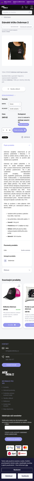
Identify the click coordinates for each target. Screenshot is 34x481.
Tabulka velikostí (8, 398)
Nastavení (17, 470)
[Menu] (31, 7)
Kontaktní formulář (11, 365)
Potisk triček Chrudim (6, 405)
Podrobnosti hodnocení (26, 26)
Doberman (11, 260)
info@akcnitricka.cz (12, 351)
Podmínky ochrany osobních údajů (8, 394)
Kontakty (6, 387)
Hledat (29, 12)
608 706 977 (10, 359)
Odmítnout (8, 476)
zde (26, 465)
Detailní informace (8, 95)
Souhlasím (25, 476)
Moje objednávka (8, 409)
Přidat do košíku (18, 130)
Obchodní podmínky (9, 390)
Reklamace (6, 401)
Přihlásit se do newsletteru (13, 439)
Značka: (6, 31)
